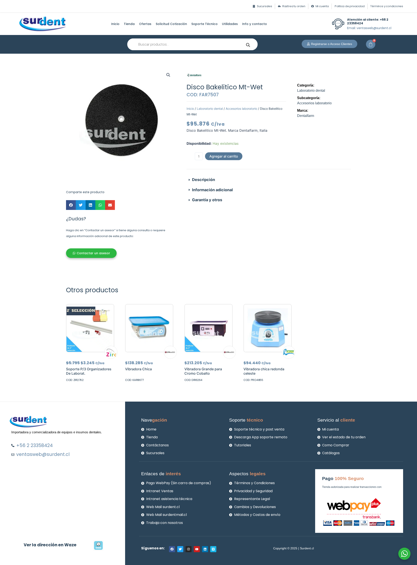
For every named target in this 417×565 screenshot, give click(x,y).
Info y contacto (254, 24)
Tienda (129, 24)
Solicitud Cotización (171, 24)
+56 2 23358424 (367, 21)
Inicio (115, 24)
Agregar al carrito (223, 156)
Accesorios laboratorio (241, 108)
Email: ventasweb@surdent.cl (369, 28)
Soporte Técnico (204, 24)
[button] (168, 75)
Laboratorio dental (210, 108)
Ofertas (145, 24)
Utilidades (230, 24)
